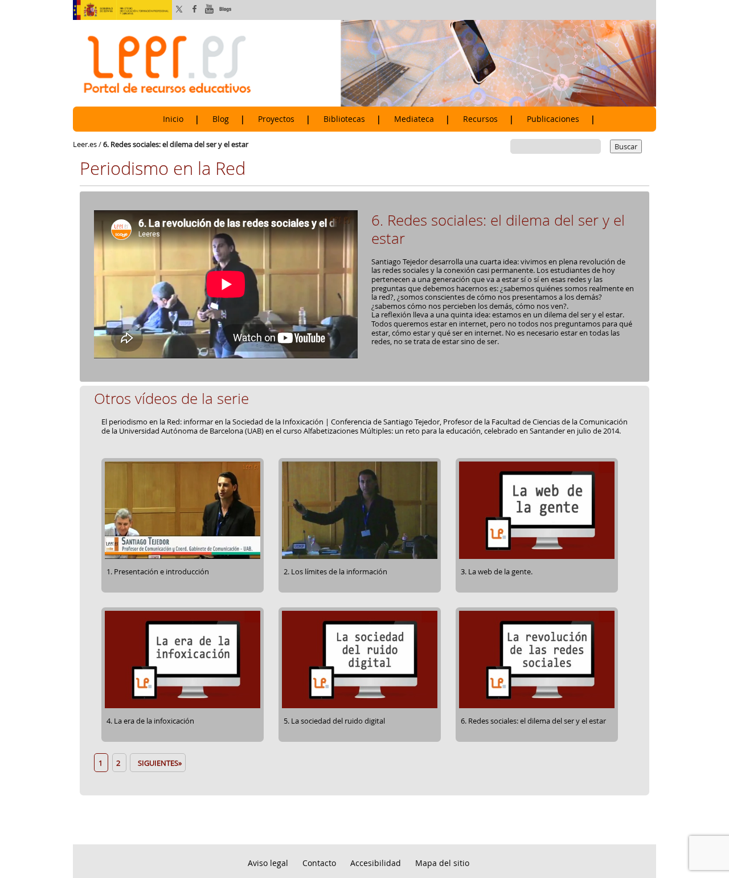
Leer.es (85, 144)
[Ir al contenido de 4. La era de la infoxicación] (182, 706)
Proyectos (276, 119)
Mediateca (414, 119)
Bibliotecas (344, 119)
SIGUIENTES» (158, 763)
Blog (220, 119)
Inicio (173, 119)
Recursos (480, 119)
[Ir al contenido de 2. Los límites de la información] (360, 557)
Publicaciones (553, 119)
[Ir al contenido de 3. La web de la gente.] (537, 557)
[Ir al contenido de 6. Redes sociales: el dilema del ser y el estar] (537, 706)
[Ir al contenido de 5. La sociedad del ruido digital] (360, 706)
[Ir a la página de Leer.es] (364, 63)
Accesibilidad (375, 862)
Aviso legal (268, 862)
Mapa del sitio (442, 862)
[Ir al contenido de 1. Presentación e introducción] (182, 557)
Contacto (319, 862)
